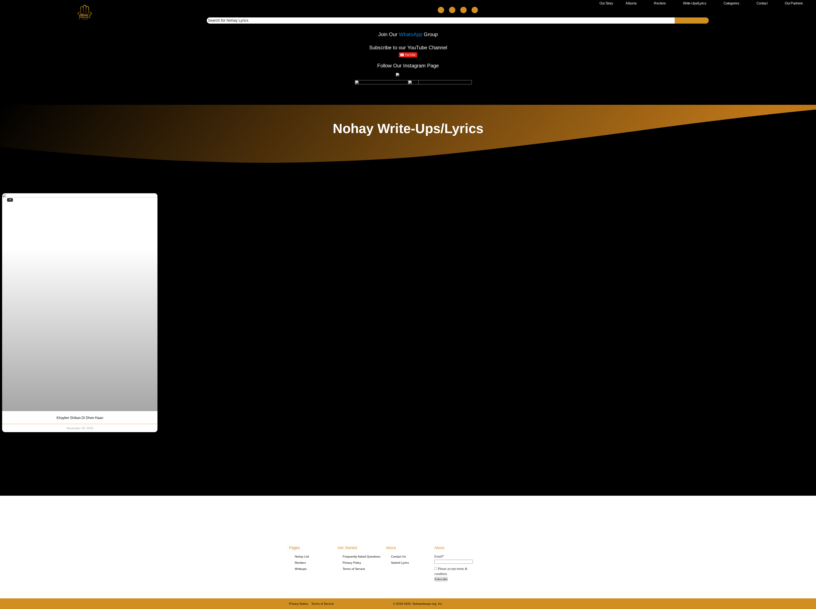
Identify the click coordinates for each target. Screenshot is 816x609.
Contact (762, 3)
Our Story (606, 3)
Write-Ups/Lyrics (694, 3)
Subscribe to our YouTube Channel (408, 47)
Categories (731, 3)
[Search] (692, 20)
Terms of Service (322, 603)
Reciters (660, 3)
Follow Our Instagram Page (408, 65)
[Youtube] (463, 10)
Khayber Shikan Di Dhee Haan (80, 418)
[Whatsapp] (452, 10)
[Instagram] (475, 10)
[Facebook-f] (511, 603)
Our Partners (794, 3)
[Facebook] (441, 10)
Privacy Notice (298, 603)
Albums (631, 3)
